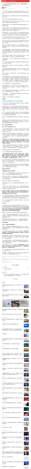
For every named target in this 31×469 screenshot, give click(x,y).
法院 (16, 44)
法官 (14, 32)
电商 (23, 33)
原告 (16, 33)
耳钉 (6, 17)
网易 (2, 1)
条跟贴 (15, 278)
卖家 (14, 50)
